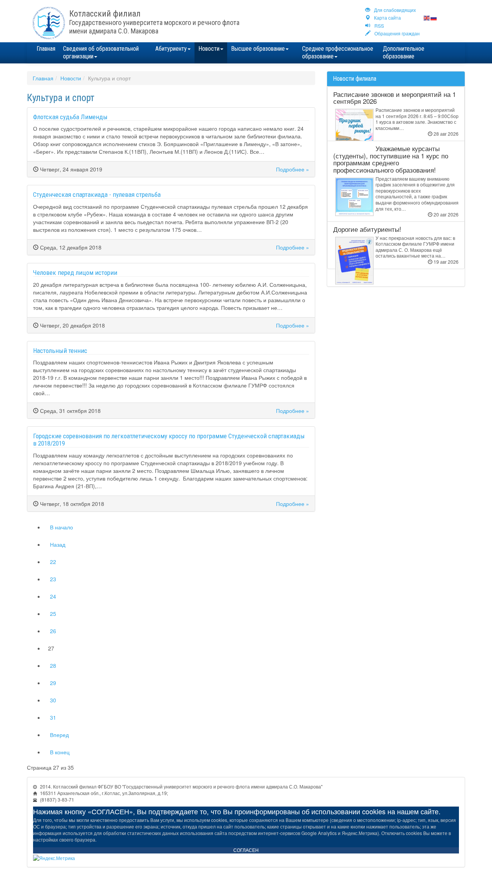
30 (53, 700)
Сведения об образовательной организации (101, 52)
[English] (427, 17)
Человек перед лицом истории (75, 272)
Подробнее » (292, 169)
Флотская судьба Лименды (70, 117)
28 (53, 665)
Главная (46, 48)
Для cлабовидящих (395, 10)
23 (53, 579)
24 (53, 596)
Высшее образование (258, 48)
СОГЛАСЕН (246, 850)
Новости (208, 48)
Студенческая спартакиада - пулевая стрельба (97, 194)
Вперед (59, 735)
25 (53, 613)
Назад (57, 544)
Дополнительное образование (403, 52)
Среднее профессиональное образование (337, 52)
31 (53, 717)
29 (53, 683)
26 (53, 631)
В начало (61, 527)
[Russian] (433, 17)
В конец (60, 752)
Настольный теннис (60, 350)
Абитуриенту (171, 48)
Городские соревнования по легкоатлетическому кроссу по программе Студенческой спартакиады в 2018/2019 (169, 439)
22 (53, 562)
